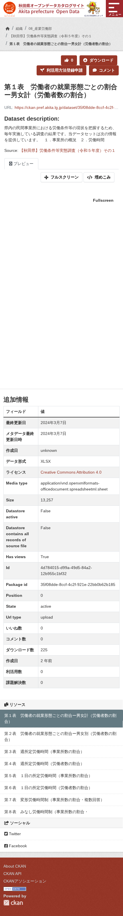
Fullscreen (103, 200)
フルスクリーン (65, 177)
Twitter (14, 833)
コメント (107, 70)
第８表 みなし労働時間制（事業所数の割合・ (46, 811)
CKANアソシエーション (24, 881)
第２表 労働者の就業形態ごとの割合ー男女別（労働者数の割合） (60, 736)
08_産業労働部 (40, 29)
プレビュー (22, 163)
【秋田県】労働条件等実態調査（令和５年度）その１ (50, 36)
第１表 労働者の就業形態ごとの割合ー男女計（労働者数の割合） (60, 44)
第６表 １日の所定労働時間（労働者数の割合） (48, 787)
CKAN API (12, 873)
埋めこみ (103, 177)
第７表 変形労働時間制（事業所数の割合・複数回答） (54, 799)
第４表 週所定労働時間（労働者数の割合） (44, 763)
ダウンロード (102, 60)
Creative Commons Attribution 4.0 (71, 472)
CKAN (13, 903)
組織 (19, 29)
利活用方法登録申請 (65, 70)
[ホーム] (8, 29)
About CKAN (14, 866)
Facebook (17, 846)
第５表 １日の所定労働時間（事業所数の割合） (48, 775)
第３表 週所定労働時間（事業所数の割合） (44, 751)
